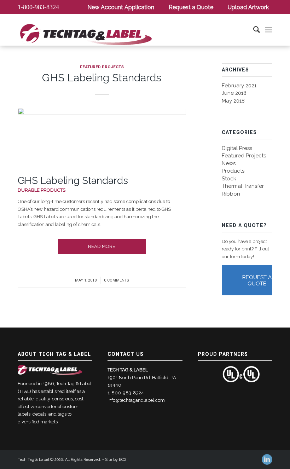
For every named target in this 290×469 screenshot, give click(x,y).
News (229, 163)
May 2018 (233, 101)
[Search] (253, 30)
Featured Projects (102, 67)
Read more (101, 246)
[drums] (102, 140)
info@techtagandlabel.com (136, 400)
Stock (229, 178)
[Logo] (85, 36)
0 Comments (116, 280)
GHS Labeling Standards (101, 77)
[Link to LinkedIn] (267, 459)
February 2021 (239, 85)
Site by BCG (115, 459)
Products (233, 171)
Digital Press (237, 148)
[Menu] (268, 29)
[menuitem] (119, 7)
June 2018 (234, 93)
